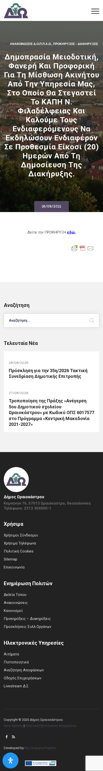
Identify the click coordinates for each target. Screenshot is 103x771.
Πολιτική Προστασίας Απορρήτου (50, 726)
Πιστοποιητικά (16, 662)
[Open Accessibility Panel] (10, 761)
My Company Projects (40, 748)
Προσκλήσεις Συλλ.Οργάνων (27, 626)
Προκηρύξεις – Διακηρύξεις (75, 44)
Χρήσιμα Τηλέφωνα (20, 543)
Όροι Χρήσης (13, 726)
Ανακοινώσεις (16, 602)
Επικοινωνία (14, 567)
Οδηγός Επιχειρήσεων (22, 678)
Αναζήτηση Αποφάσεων (24, 670)
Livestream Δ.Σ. (16, 686)
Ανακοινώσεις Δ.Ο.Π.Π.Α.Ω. (31, 44)
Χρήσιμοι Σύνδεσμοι (21, 535)
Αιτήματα (11, 654)
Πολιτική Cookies (19, 551)
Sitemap (10, 559)
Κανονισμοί (13, 610)
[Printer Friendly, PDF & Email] (82, 248)
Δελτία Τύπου (15, 594)
